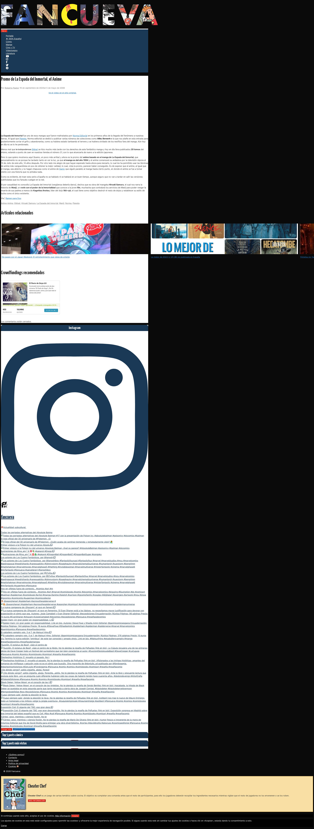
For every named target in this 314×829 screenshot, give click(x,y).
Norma (68, 203)
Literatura (10, 53)
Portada (9, 36)
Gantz (62, 169)
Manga (9, 44)
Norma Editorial (80, 135)
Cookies (12, 766)
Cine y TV (10, 47)
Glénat (35, 149)
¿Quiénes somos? (16, 754)
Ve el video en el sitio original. (62, 93)
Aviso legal (13, 760)
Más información (63, 816)
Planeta (23, 138)
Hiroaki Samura (28, 203)
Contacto (12, 757)
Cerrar (4, 825)
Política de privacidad (18, 763)
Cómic (9, 41)
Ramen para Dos (13, 198)
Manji (61, 203)
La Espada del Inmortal (47, 203)
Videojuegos (11, 50)
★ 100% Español (13, 38)
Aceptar (75, 816)
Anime (4, 203)
